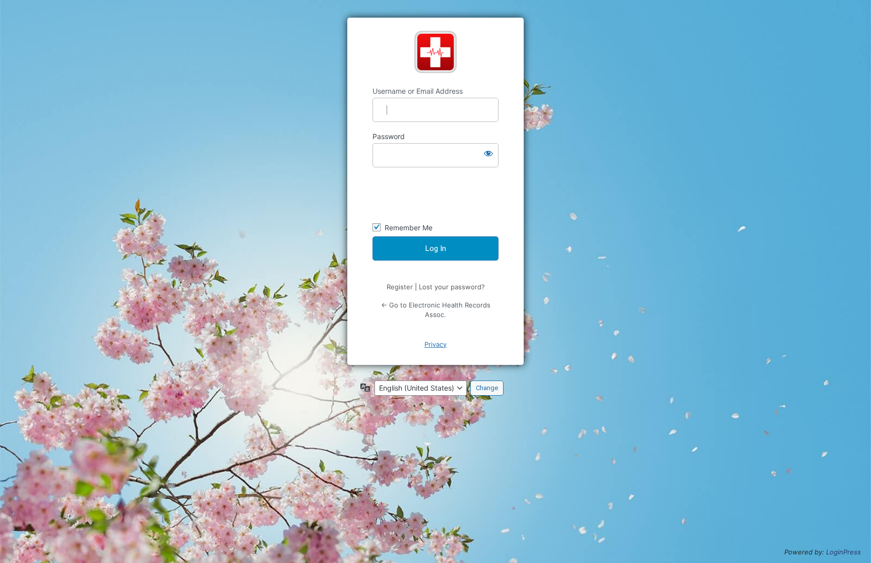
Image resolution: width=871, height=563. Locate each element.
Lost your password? (452, 287)
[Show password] (488, 153)
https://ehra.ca (435, 52)
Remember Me (408, 227)
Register (400, 287)
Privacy (435, 344)
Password (388, 136)
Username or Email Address (417, 91)
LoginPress (843, 552)
